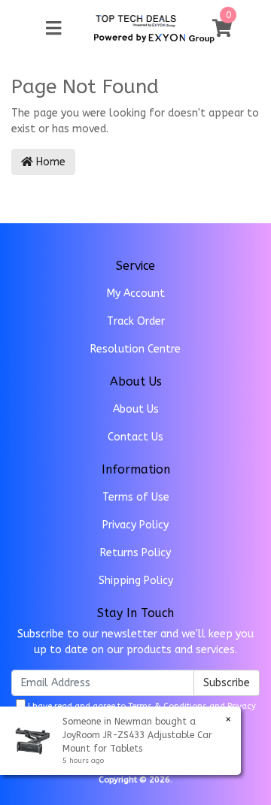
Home (49, 162)
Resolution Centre (135, 349)
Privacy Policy (135, 525)
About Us (136, 409)
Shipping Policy (136, 580)
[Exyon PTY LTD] (136, 20)
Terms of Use (135, 497)
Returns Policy (135, 552)
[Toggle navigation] (53, 29)
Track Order (136, 321)
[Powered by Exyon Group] (154, 35)
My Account (136, 293)
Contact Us (135, 437)
